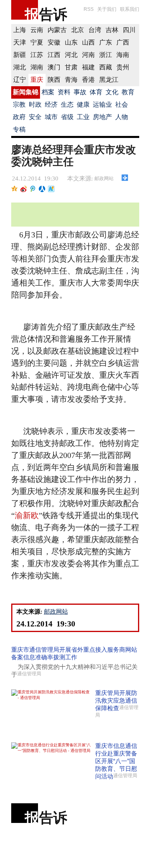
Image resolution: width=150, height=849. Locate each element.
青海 (71, 79)
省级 (67, 116)
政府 (19, 116)
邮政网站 (104, 178)
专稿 (19, 129)
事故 (80, 92)
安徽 (54, 42)
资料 (64, 92)
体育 (96, 92)
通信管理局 (29, 674)
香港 (88, 79)
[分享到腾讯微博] (33, 189)
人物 (121, 116)
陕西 (54, 79)
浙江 (105, 54)
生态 (67, 104)
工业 (83, 116)
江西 (54, 54)
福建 (88, 67)
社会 (121, 104)
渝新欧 (27, 515)
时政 (35, 104)
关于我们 (106, 9)
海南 (122, 54)
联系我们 (129, 9)
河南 (88, 54)
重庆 (36, 79)
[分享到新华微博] (51, 189)
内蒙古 (57, 29)
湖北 (19, 67)
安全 (35, 116)
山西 (88, 42)
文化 (112, 92)
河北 (71, 54)
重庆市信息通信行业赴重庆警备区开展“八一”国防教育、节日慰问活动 (116, 761)
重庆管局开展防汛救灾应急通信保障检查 (116, 700)
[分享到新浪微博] (23, 189)
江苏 (36, 54)
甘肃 (71, 67)
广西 (122, 42)
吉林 (112, 29)
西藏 (105, 67)
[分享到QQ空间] (14, 189)
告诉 (53, 14)
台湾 (94, 29)
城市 (51, 116)
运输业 (102, 104)
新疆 (19, 54)
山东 (71, 42)
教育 (128, 92)
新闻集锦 (25, 92)
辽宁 (19, 79)
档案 (48, 92)
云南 (36, 29)
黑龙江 (108, 79)
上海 (19, 29)
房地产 (102, 116)
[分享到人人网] (42, 189)
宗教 (19, 104)
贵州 (122, 67)
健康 (83, 104)
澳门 (54, 67)
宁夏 (36, 42)
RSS (89, 9)
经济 (51, 104)
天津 (19, 42)
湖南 (36, 67)
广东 (105, 42)
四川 (129, 29)
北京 (77, 29)
